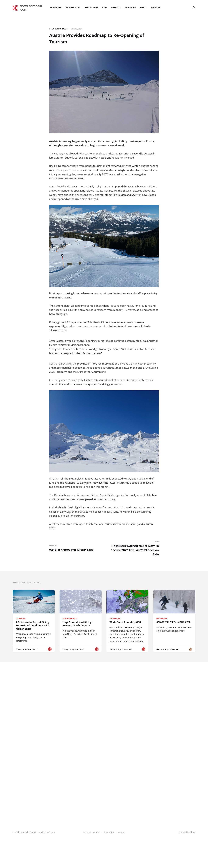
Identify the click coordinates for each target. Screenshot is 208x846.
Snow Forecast (60, 28)
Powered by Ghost (187, 832)
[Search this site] (194, 7)
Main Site (155, 7)
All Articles (55, 7)
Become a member (91, 832)
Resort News (91, 7)
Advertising (109, 832)
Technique (130, 7)
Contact (121, 832)
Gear (104, 7)
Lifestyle (116, 7)
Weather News (72, 7)
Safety (143, 7)
